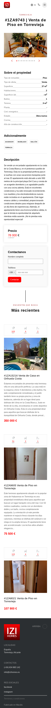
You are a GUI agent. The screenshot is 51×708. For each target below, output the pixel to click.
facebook (8, 687)
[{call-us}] (39, 5)
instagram (8, 692)
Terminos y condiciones (14, 699)
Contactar (14, 280)
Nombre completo (16, 257)
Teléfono (11, 268)
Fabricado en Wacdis (13, 705)
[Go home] (7, 5)
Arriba (36, 626)
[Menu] (44, 5)
